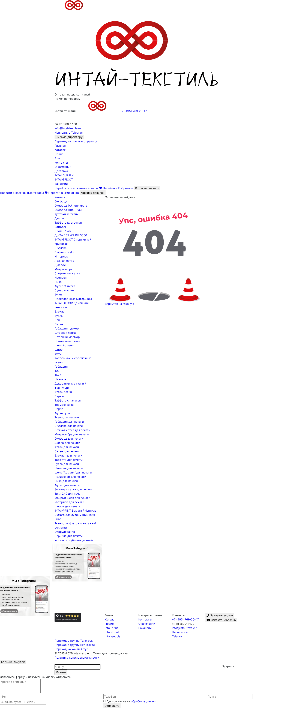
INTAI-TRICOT (64, 179)
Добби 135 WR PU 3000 (71, 235)
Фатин (59, 354)
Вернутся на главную (119, 303)
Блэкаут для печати (68, 455)
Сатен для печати (67, 451)
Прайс (59, 154)
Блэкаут (60, 311)
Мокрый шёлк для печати (72, 498)
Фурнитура (62, 413)
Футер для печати (67, 485)
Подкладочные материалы (73, 299)
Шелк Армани (64, 345)
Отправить (111, 705)
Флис (58, 294)
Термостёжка (64, 404)
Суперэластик (64, 290)
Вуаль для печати (67, 464)
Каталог (60, 150)
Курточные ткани (67, 214)
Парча (59, 409)
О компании (63, 167)
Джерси (60, 265)
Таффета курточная (68, 222)
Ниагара (60, 379)
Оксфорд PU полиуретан (72, 205)
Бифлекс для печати (69, 426)
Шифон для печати (67, 506)
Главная (60, 145)
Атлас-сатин (63, 392)
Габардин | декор (67, 328)
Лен (57, 320)
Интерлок (61, 256)
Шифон (59, 349)
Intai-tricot (112, 632)
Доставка (61, 171)
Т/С (57, 371)
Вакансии (61, 183)
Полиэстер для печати (70, 476)
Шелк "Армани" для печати (73, 472)
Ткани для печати (67, 417)
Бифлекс (61, 248)
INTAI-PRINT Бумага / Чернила (76, 510)
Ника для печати (66, 481)
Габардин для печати (69, 421)
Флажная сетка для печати (73, 489)
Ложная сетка (64, 260)
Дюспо (59, 218)
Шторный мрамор (67, 337)
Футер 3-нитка (65, 286)
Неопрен (61, 277)
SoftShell (61, 227)
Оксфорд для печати (69, 438)
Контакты (61, 162)
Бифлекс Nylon (65, 252)
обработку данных (144, 701)
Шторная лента (65, 332)
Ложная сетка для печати (72, 430)
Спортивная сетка (67, 273)
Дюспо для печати (67, 443)
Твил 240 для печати (69, 493)
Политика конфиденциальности (77, 657)
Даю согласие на (131, 701)
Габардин (61, 366)
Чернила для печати (69, 536)
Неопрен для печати (69, 468)
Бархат (59, 396)
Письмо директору (69, 137)
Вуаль (59, 315)
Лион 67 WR (63, 231)
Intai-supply (113, 636)
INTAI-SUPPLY (64, 175)
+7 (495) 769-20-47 (185, 619)
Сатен (59, 324)
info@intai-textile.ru (185, 628)
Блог (58, 158)
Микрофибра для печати (72, 434)
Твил (58, 375)
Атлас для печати (67, 447)
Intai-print (111, 628)
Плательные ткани (67, 341)
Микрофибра (64, 269)
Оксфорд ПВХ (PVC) (68, 210)
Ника (58, 282)
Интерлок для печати (69, 502)
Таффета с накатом (68, 400)
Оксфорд (61, 201)
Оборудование (65, 531)
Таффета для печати (69, 459)
